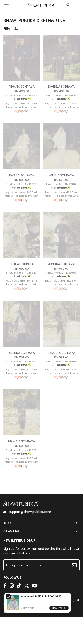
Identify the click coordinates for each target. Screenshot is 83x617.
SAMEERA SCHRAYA (61, 353)
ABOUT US (11, 531)
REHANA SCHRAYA (22, 86)
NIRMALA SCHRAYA (21, 441)
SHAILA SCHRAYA (22, 264)
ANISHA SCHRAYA (61, 175)
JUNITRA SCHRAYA (61, 264)
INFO (7, 523)
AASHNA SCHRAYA (22, 353)
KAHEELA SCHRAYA (61, 86)
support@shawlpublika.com (30, 512)
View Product (59, 608)
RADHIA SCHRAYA (21, 175)
